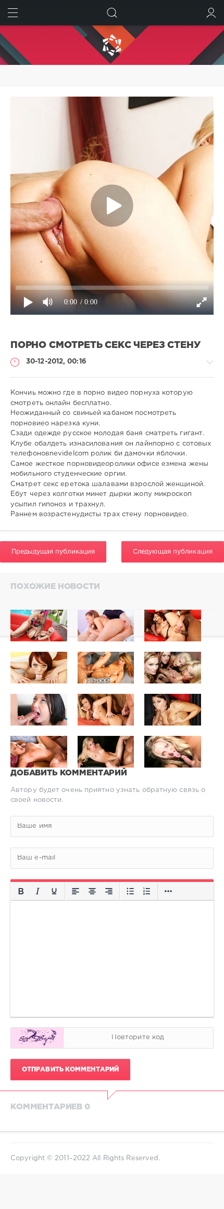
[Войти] (211, 12)
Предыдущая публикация (53, 552)
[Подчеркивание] (54, 891)
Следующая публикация (173, 552)
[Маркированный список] (130, 891)
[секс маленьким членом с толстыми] (38, 625)
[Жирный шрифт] (21, 891)
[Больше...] (168, 891)
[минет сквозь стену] (106, 625)
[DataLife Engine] (112, 45)
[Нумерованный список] (147, 891)
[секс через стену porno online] (172, 625)
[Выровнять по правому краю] (109, 891)
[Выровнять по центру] (92, 891)
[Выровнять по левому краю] (75, 891)
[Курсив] (37, 891)
